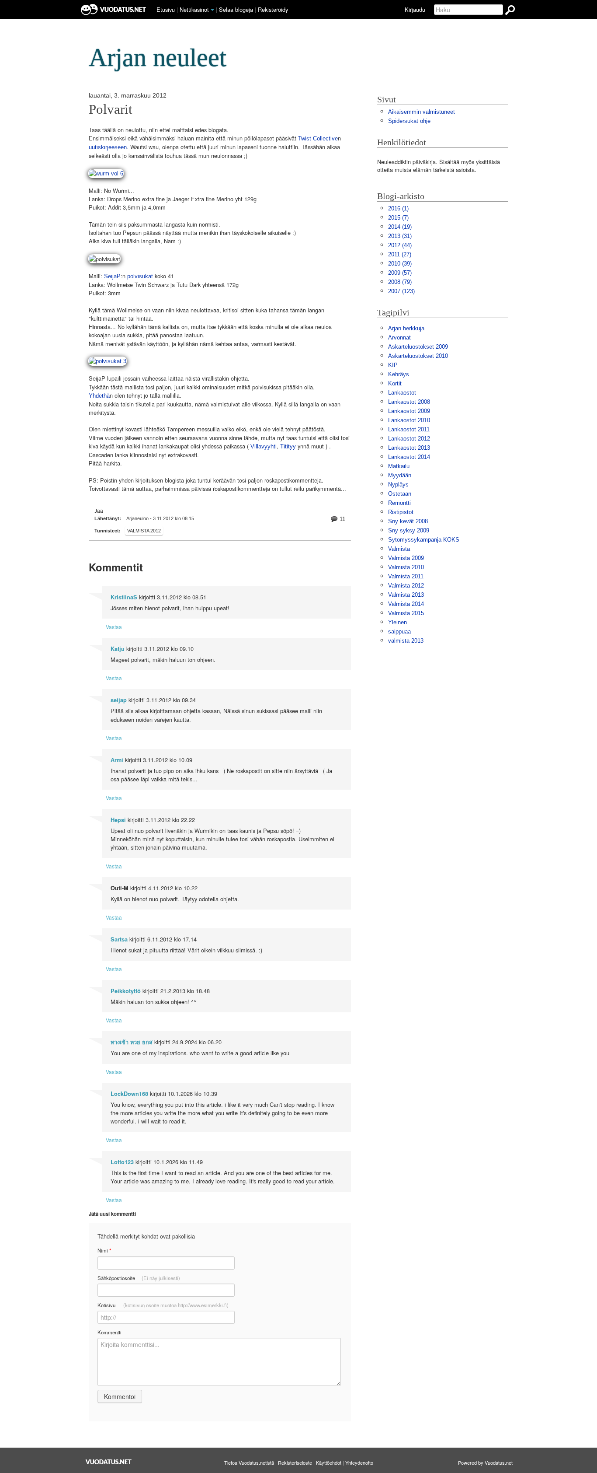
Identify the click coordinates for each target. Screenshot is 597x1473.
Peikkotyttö (126, 991)
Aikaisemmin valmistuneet (421, 111)
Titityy (288, 446)
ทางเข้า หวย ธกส (132, 1042)
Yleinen (397, 622)
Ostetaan (399, 493)
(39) (400, 263)
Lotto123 (122, 1162)
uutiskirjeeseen (108, 147)
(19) (400, 227)
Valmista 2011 (405, 576)
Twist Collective (318, 138)
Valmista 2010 (406, 567)
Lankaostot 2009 (409, 411)
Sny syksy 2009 (408, 530)
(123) (401, 291)
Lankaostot (402, 392)
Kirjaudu (415, 9)
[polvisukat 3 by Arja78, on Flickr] (107, 360)
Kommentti (109, 1332)
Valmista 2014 (406, 604)
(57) (400, 272)
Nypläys (398, 484)
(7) (398, 217)
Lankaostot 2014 (409, 457)
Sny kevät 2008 (408, 521)
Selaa (236, 9)
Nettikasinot (194, 9)
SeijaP (112, 276)
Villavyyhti (263, 446)
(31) (400, 236)
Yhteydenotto (359, 1462)
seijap (119, 700)
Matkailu (399, 466)
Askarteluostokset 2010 (418, 356)
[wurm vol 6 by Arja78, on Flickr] (106, 173)
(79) (400, 282)
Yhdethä (99, 395)
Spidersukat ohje (409, 121)
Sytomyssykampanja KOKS (423, 539)
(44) (400, 245)
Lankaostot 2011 (409, 429)
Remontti (399, 503)
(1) (398, 208)
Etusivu (165, 9)
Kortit (395, 383)
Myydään (399, 475)
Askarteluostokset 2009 (418, 346)
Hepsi (118, 820)
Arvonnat (399, 337)
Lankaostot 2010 (409, 420)
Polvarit (110, 109)
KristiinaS (124, 597)
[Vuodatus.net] (108, 1462)
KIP (393, 365)
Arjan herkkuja (406, 328)
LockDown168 (129, 1094)
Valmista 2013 (406, 594)
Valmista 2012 (144, 530)
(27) (399, 254)
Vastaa (114, 626)
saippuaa (399, 631)
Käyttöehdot (328, 1462)
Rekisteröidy (273, 9)
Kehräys (398, 374)
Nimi (104, 1250)
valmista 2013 (405, 640)
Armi (117, 760)
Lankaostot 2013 (409, 447)
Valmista (399, 549)
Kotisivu (163, 1305)
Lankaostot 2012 (409, 438)
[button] (212, 10)
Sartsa (119, 939)
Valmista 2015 (406, 613)
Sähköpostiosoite (138, 1277)
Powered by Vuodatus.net (485, 1462)
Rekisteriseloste (295, 1462)
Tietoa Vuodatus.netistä (249, 1462)
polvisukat (139, 276)
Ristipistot (400, 512)
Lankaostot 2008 (409, 402)
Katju (118, 649)
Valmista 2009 (406, 558)
